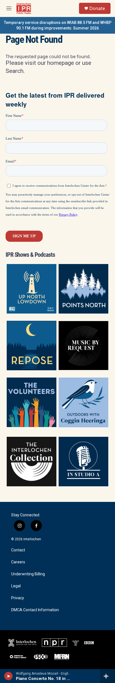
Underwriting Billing (28, 574)
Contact (18, 550)
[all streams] (107, 676)
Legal (16, 586)
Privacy (17, 598)
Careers (18, 562)
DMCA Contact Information (35, 610)
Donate (97, 8)
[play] (8, 676)
